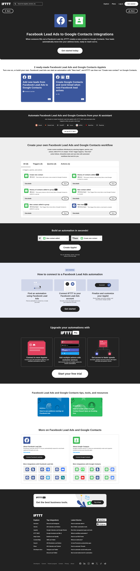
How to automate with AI (77, 523)
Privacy (67, 563)
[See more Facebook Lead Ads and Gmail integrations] (30, 477)
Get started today (70, 51)
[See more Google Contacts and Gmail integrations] (95, 477)
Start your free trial (70, 373)
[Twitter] (97, 564)
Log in (121, 4)
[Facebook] (80, 564)
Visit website (26, 452)
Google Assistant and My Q (54, 533)
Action (33, 177)
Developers (37, 563)
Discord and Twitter (52, 552)
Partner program (52, 563)
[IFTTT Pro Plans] (97, 175)
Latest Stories (76, 520)
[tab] (26, 164)
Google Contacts (79, 34)
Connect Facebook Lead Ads (34, 457)
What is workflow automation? (79, 533)
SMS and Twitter (51, 539)
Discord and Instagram (53, 523)
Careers (44, 563)
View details (28, 183)
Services (36, 523)
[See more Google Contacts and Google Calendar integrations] (109, 469)
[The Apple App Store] (101, 520)
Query (80, 177)
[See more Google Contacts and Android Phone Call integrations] (109, 477)
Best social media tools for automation (81, 552)
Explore (106, 4)
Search (35, 543)
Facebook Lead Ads (43, 34)
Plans (114, 4)
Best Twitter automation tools (79, 526)
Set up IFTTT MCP (70, 131)
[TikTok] (101, 564)
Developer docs (38, 549)
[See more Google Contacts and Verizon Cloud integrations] (80, 477)
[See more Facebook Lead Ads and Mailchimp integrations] (60, 477)
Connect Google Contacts (83, 457)
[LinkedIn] (84, 564)
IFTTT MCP (37, 533)
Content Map (37, 539)
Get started (131, 4)
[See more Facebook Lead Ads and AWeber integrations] (45, 469)
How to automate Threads (78, 546)
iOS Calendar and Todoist (54, 546)
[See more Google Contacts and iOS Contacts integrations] (80, 469)
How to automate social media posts (81, 549)
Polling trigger (82, 192)
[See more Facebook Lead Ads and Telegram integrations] (45, 477)
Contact (61, 563)
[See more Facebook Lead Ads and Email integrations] (60, 469)
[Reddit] (105, 564)
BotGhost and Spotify (53, 536)
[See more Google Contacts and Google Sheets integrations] (95, 469)
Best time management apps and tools (81, 530)
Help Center (37, 536)
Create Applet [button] (70, 247)
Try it (65, 183)
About (72, 563)
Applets (36, 530)
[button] (70, 309)
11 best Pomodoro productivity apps (81, 543)
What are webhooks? (77, 539)
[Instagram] (88, 564)
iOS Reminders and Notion (54, 543)
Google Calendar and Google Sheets (57, 530)
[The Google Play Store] (101, 524)
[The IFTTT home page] (6, 4)
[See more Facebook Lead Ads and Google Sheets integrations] (30, 469)
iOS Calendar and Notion (53, 526)
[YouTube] (92, 564)
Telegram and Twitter (52, 549)
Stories (35, 526)
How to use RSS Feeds (77, 536)
